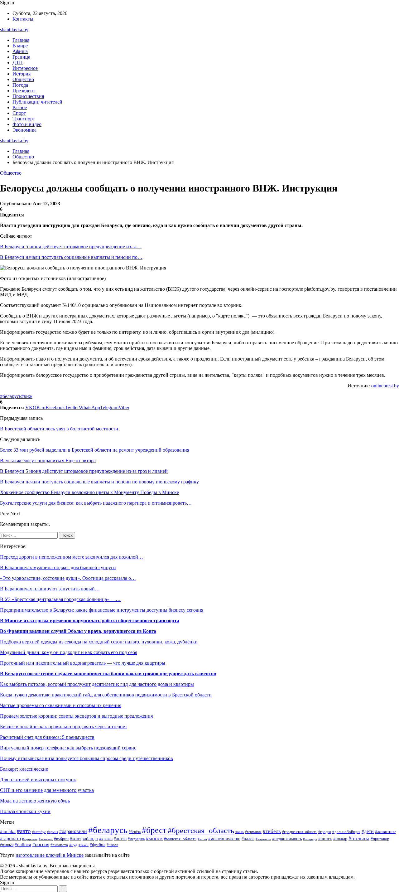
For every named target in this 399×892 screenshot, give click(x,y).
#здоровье (29, 839)
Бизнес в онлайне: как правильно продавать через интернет (63, 726)
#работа (23, 844)
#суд (73, 844)
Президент (23, 90)
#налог (248, 838)
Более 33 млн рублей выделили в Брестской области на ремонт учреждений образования (94, 450)
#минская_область (180, 838)
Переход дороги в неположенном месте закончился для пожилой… (71, 557)
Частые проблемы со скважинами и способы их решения (60, 705)
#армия (52, 832)
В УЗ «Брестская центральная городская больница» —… (60, 599)
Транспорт (23, 118)
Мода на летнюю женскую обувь (35, 800)
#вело (239, 832)
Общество (23, 79)
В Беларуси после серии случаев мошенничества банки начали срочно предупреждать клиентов (108, 673)
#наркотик (263, 839)
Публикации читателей (37, 101)
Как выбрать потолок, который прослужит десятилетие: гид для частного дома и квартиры (97, 684)
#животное (385, 831)
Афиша (20, 51)
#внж (26, 396)
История (21, 73)
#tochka (8, 831)
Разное (19, 107)
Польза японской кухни (25, 811)
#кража (106, 838)
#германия (253, 832)
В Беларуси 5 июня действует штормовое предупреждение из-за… (71, 246)
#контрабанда (84, 838)
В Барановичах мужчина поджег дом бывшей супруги (58, 567)
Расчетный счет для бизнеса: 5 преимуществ (47, 737)
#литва (120, 838)
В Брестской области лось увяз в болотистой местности (59, 428)
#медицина (136, 839)
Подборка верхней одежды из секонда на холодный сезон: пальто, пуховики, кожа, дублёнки (99, 641)
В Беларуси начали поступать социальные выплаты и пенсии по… (71, 257)
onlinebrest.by (385, 385)
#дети (368, 831)
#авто (24, 831)
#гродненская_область (299, 832)
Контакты (22, 19)
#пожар (340, 838)
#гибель (272, 831)
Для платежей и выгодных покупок (38, 779)
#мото (202, 839)
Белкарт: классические (24, 769)
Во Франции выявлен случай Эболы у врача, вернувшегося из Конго (78, 631)
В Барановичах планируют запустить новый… (50, 588)
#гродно (324, 832)
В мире (20, 45)
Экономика (24, 130)
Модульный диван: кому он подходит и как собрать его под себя (68, 652)
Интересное (25, 68)
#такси (84, 845)
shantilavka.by (14, 29)
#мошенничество (224, 838)
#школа (112, 845)
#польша (359, 838)
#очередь (310, 839)
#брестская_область (201, 830)
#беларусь (10, 396)
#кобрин (61, 839)
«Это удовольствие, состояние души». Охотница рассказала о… (68, 578)
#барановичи (73, 831)
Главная (20, 40)
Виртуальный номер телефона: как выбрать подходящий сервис (68, 747)
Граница (21, 57)
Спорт (19, 113)
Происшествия (28, 96)
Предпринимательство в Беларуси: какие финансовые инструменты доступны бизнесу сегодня (101, 610)
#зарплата (10, 838)
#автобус (39, 832)
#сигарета (59, 845)
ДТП (17, 62)
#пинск (325, 838)
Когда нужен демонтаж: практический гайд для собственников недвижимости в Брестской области (106, 694)
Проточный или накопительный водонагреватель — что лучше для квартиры (82, 663)
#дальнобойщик (346, 832)
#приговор (380, 839)
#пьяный (6, 845)
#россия (40, 844)
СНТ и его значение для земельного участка (47, 790)
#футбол (97, 844)
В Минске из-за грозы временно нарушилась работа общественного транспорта (89, 620)
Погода (20, 85)
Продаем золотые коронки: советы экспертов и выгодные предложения (76, 716)
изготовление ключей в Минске (50, 855)
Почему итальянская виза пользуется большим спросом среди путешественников (86, 758)
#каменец (46, 839)
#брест (154, 830)
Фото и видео (26, 124)
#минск (154, 838)
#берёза (135, 832)
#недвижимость (287, 838)
